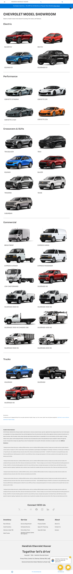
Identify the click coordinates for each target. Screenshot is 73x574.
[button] (71, 8)
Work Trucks (6, 533)
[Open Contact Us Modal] (41, 2)
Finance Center (42, 523)
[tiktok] (53, 509)
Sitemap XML (43, 558)
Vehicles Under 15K (8, 530)
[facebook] (36, 509)
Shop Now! (56, 6)
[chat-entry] (60, 567)
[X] (19, 509)
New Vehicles (6, 523)
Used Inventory (7, 527)
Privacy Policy (24, 558)
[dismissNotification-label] (70, 557)
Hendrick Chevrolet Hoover (42, 555)
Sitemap (37, 558)
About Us (57, 523)
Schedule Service (25, 527)
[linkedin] (47, 509)
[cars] (25, 509)
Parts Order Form (25, 530)
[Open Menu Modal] (4, 2)
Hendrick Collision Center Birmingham (27, 533)
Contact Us (58, 527)
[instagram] (42, 509)
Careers (57, 530)
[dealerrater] (30, 509)
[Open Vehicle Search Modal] (62, 2)
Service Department (26, 523)
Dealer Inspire (47, 562)
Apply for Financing (43, 527)
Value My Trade (42, 530)
